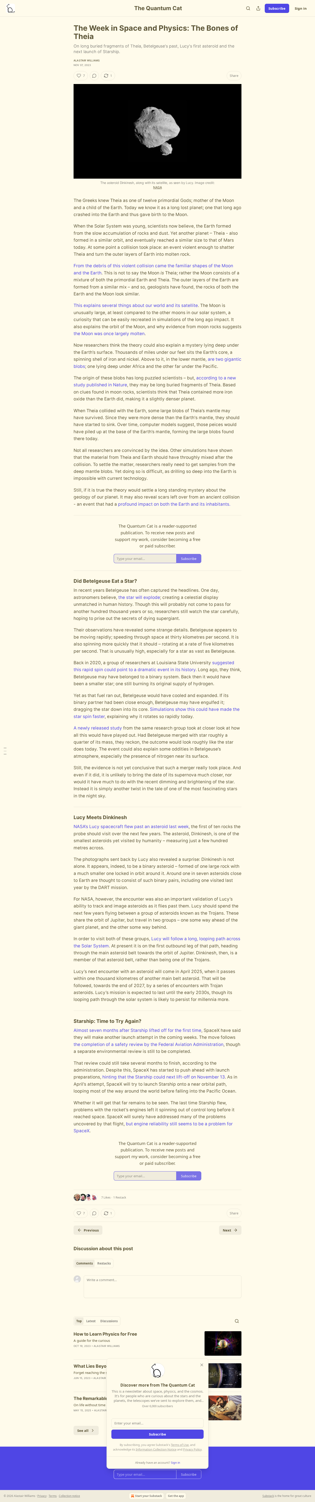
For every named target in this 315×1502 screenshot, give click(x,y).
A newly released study (98, 728)
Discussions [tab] (109, 1321)
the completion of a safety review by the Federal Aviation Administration (148, 1044)
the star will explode (139, 597)
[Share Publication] (258, 8)
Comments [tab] (84, 1263)
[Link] (67, 581)
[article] (157, 1343)
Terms (53, 1496)
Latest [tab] (91, 1321)
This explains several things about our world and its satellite (136, 305)
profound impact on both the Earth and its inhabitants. (174, 504)
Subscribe (276, 8)
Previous (91, 1230)
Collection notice (69, 1496)
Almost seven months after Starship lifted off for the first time (137, 1030)
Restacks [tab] (104, 1263)
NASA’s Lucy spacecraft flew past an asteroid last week (131, 826)
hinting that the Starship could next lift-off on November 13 (163, 1077)
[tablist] (93, 1263)
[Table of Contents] (5, 751)
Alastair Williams (87, 60)
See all (83, 1430)
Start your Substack (148, 1496)
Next (227, 1230)
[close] (201, 1365)
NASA (157, 187)
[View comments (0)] (94, 75)
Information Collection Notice (156, 1449)
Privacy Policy (192, 1449)
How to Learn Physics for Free (105, 1334)
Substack (268, 1496)
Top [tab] (79, 1321)
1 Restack (119, 1197)
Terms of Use (180, 1445)
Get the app (176, 1496)
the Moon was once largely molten (109, 333)
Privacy (42, 1496)
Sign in (301, 8)
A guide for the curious (92, 1340)
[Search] (248, 8)
